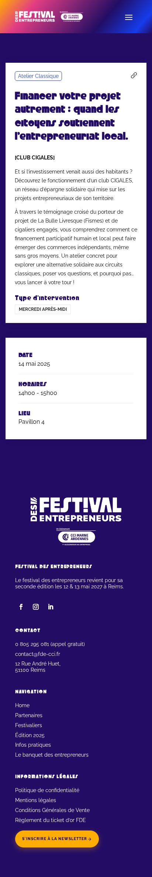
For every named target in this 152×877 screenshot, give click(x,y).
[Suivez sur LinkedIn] (50, 607)
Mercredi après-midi (43, 309)
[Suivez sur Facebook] (21, 607)
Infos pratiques (33, 745)
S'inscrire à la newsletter (54, 839)
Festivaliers (28, 725)
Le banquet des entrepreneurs (52, 755)
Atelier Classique (38, 76)
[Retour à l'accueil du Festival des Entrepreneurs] (55, 16)
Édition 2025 (30, 735)
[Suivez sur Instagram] (36, 607)
